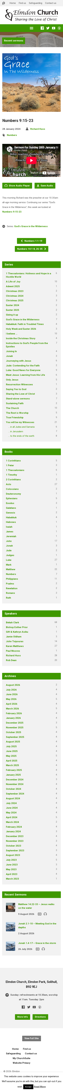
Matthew (10, 569)
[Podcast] (59, 28)
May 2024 (11, 812)
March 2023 (12, 878)
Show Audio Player (19, 185)
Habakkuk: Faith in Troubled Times (25, 324)
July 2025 (11, 746)
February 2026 (14, 713)
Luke (8, 560)
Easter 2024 (12, 305)
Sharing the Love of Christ (20, 393)
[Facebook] (42, 28)
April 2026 (11, 704)
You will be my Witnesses (20, 422)
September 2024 (15, 793)
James (9, 531)
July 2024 (11, 803)
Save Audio (46, 185)
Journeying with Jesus (18, 360)
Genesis (10, 512)
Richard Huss (37, 129)
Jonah (9, 356)
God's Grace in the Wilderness (31, 226)
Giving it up (12, 314)
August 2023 (13, 855)
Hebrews (11, 522)
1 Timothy (11, 474)
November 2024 (14, 784)
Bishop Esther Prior (17, 627)
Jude (8, 550)
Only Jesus (12, 379)
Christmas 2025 (14, 300)
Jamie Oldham (13, 636)
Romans (10, 593)
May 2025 (11, 756)
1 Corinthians (13, 460)
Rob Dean (11, 660)
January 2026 (13, 718)
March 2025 (12, 765)
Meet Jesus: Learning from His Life (25, 375)
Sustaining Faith (15, 403)
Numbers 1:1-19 (33, 241)
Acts (8, 484)
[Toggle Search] (3, 3)
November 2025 (14, 727)
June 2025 (12, 751)
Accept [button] (28, 1087)
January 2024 (13, 831)
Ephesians (11, 498)
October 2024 (13, 789)
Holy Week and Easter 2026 (21, 329)
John (9, 541)
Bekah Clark (12, 622)
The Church (12, 408)
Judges (10, 555)
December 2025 (14, 722)
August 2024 (13, 798)
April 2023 (11, 874)
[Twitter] (48, 28)
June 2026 (12, 694)
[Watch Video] (39, 914)
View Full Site (31, 1038)
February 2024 (14, 827)
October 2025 (13, 732)
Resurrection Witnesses (19, 384)
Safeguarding (35, 3)
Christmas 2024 (14, 296)
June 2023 (12, 864)
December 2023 (14, 836)
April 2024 (11, 817)
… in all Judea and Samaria (21, 426)
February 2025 (14, 770)
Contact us (50, 3)
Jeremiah (11, 536)
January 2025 (13, 774)
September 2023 (15, 850)
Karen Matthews (15, 646)
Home (12, 3)
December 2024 (14, 779)
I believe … (11, 333)
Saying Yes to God (16, 389)
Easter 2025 (12, 310)
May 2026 (11, 699)
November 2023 (14, 841)
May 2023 (11, 869)
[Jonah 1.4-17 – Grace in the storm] (10, 948)
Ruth (8, 597)
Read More (40, 1086)
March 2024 (12, 822)
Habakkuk (11, 517)
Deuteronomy (13, 493)
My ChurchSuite (21, 1058)
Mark (8, 564)
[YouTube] (53, 28)
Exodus (10, 503)
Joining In (11, 351)
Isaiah (9, 526)
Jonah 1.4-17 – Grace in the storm (37, 943)
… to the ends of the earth (21, 436)
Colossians (12, 489)
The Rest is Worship (17, 413)
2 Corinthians (13, 479)
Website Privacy (21, 1063)
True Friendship (14, 417)
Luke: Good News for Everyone (23, 370)
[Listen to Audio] (45, 913)
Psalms (10, 583)
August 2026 (13, 685)
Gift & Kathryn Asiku (17, 631)
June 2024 (12, 807)
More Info (22, 1017)
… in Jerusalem (15, 431)
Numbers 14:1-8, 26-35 (30, 249)
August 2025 (13, 741)
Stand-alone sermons (18, 398)
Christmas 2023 (14, 291)
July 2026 (11, 689)
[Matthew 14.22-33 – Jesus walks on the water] (10, 909)
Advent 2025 (13, 286)
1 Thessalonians (15, 470)
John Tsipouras (14, 641)
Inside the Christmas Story (20, 338)
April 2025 (11, 760)
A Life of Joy (13, 281)
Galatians (11, 508)
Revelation (11, 588)
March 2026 (12, 708)
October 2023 (13, 845)
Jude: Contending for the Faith (23, 365)
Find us (22, 3)
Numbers (12, 135)
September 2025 (15, 737)
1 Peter (10, 465)
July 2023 (11, 860)
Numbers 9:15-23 (11, 211)
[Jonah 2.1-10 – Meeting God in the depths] (10, 929)
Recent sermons (13, 40)
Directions (40, 1017)
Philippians (12, 579)
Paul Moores (13, 651)
